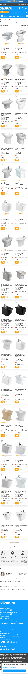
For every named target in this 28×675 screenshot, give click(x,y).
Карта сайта (3, 635)
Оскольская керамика (16, 591)
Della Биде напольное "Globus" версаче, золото (21, 285)
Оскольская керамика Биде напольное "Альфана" (6, 114)
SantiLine (8, 589)
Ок (14, 671)
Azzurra (12, 578)
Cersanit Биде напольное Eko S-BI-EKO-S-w (21, 251)
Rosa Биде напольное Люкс (20, 80)
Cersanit (9, 581)
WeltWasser (2, 591)
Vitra (24, 589)
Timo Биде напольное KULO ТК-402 (20, 458)
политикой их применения (9, 667)
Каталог (2, 19)
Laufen (15, 586)
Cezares (14, 581)
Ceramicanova (3, 581)
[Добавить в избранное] (7, 57)
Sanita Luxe (2, 589)
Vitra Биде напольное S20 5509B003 (21, 183)
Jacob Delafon (6, 586)
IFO (1, 586)
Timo (13, 589)
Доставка (13, 626)
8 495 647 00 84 (6, 610)
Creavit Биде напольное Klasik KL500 (20, 492)
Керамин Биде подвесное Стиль (7, 46)
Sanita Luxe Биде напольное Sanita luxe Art (6, 285)
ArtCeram (7, 578)
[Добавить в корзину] (3, 57)
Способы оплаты (15, 636)
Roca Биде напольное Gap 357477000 (21, 526)
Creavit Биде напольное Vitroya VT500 (20, 390)
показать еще (14, 542)
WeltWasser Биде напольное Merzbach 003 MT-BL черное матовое (6, 320)
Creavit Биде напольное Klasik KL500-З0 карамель (6, 425)
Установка (13, 628)
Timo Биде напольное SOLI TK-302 (7, 458)
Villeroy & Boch (19, 589)
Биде (6, 19)
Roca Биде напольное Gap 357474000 (7, 526)
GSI (17, 584)
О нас (1, 626)
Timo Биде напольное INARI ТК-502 (6, 492)
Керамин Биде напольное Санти (7, 80)
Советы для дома (15, 634)
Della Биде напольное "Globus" (20, 149)
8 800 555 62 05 (6, 614)
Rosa (23, 586)
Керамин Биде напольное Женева (21, 114)
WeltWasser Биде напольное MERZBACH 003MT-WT (6, 217)
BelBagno (17, 578)
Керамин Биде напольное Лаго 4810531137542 (7, 149)
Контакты (2, 637)
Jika (11, 586)
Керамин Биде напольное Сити (21, 46)
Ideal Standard (22, 584)
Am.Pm (1, 578)
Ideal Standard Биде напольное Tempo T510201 (7, 355)
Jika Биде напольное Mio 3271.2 (7, 251)
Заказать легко (15, 632)
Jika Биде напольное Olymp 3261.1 (6, 183)
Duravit (13, 584)
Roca (19, 586)
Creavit (18, 581)
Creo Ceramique (3, 584)
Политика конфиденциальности (5, 632)
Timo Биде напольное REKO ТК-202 (20, 425)
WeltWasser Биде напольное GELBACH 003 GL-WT (7, 390)
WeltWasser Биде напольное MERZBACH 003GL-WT (20, 355)
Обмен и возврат (15, 630)
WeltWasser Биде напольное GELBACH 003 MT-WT (21, 217)
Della (10, 584)
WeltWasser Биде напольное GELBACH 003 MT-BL (21, 320)
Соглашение (3, 630)
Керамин (8, 591)
